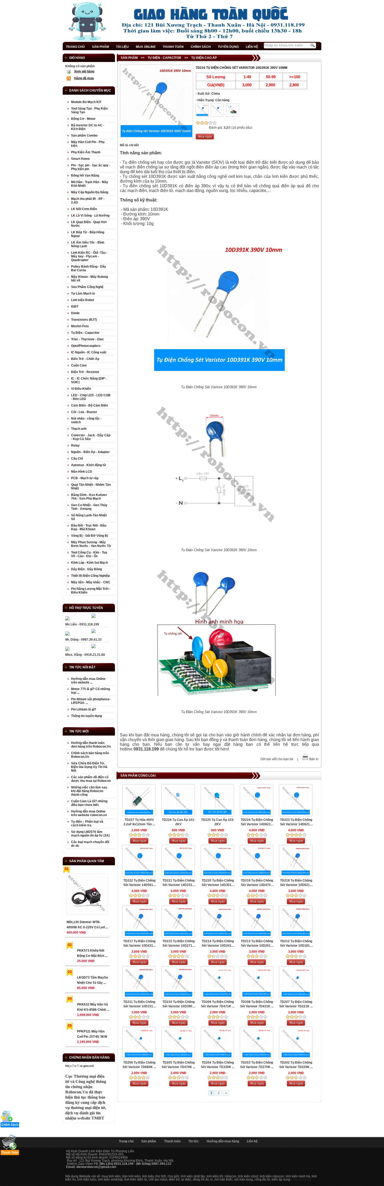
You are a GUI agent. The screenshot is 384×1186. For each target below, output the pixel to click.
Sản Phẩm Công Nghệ (87, 287)
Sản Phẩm (129, 58)
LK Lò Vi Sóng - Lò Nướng (90, 215)
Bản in (313, 759)
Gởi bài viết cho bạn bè (276, 759)
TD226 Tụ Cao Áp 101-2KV (178, 822)
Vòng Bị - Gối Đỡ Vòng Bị (89, 536)
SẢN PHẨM (100, 46)
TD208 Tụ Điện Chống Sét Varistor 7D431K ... (257, 1004)
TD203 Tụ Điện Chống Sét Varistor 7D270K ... (257, 1065)
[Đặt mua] (205, 138)
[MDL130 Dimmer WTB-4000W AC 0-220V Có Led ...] (87, 895)
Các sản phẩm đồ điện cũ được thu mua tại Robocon (91, 779)
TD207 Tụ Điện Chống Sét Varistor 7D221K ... (296, 1004)
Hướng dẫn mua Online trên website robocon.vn (89, 813)
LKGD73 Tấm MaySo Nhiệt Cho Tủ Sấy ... (92, 980)
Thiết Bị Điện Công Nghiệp (90, 576)
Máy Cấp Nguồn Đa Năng (89, 192)
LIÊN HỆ (252, 46)
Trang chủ (126, 1141)
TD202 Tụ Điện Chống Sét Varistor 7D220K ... (296, 1065)
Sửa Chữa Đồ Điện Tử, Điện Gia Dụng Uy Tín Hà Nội (89, 766)
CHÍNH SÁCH (201, 46)
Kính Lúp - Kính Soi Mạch (89, 562)
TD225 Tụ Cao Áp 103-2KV (217, 822)
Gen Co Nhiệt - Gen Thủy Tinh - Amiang (89, 507)
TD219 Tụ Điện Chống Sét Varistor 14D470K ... (257, 883)
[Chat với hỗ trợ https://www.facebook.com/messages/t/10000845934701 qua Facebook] (93, 617)
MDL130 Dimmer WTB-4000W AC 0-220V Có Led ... (87, 924)
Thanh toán (172, 1141)
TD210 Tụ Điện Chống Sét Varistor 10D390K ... (178, 1004)
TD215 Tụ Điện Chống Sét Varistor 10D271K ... (178, 943)
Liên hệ (252, 1141)
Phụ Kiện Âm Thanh (85, 152)
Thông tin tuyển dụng (86, 716)
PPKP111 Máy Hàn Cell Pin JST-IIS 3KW (92, 1034)
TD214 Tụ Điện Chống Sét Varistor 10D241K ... (218, 943)
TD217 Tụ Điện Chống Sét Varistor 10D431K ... (139, 943)
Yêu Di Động (302, 1179)
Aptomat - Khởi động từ (88, 465)
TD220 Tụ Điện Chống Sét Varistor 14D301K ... (218, 883)
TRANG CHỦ (75, 46)
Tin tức (193, 1141)
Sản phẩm (148, 1141)
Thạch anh (78, 429)
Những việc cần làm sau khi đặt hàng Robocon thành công (89, 791)
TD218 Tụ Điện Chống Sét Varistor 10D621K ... (296, 883)
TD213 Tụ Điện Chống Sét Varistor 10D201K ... (257, 943)
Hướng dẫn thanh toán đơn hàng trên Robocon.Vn (91, 744)
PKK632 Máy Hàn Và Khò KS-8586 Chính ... (93, 1007)
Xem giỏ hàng (84, 71)
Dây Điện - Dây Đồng (86, 569)
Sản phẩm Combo (84, 135)
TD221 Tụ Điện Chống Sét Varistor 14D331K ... (178, 883)
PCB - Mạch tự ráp (84, 478)
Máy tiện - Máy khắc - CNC (90, 582)
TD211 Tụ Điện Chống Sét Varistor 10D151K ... (139, 1004)
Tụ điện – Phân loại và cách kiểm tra (87, 823)
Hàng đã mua (84, 78)
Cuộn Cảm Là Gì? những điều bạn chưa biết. (89, 803)
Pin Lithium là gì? (83, 709)
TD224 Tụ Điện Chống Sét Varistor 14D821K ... (257, 822)
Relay (75, 445)
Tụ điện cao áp (204, 58)
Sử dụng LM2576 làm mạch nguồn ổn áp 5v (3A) (90, 833)
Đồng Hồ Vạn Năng (85, 175)
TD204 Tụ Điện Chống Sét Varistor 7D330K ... (217, 1065)
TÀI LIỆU (122, 46)
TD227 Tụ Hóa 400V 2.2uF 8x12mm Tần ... (139, 822)
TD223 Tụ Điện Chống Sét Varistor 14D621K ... (296, 822)
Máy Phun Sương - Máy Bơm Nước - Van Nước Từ (91, 544)
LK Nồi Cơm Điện (84, 209)
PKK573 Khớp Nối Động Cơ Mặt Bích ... (92, 953)
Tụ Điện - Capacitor (164, 58)
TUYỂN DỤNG (228, 46)
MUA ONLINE (146, 46)
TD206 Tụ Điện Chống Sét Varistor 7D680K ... (139, 1065)
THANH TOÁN (173, 46)
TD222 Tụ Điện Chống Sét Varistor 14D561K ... (139, 883)
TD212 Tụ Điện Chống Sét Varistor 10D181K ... (296, 943)
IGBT (74, 306)
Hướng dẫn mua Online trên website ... (88, 680)
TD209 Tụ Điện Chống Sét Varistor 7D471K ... (217, 1004)
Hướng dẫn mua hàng (223, 1141)
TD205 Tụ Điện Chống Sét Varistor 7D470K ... (178, 1065)
